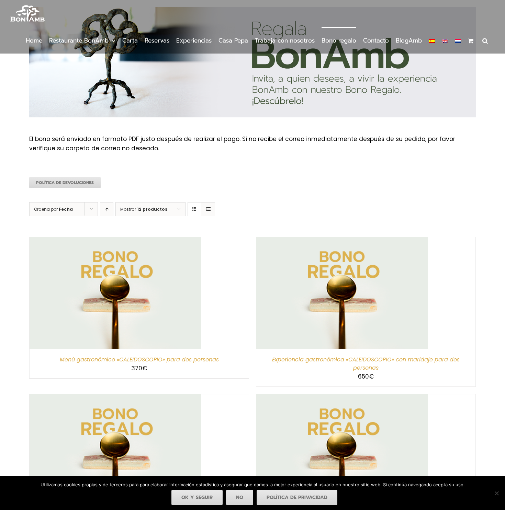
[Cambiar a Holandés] (458, 40)
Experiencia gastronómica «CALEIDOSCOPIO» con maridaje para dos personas (366, 364)
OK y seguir (197, 497)
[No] (496, 493)
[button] (485, 40)
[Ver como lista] (208, 209)
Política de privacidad (297, 497)
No (239, 497)
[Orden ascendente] (106, 209)
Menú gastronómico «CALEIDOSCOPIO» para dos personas (139, 359)
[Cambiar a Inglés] (445, 40)
